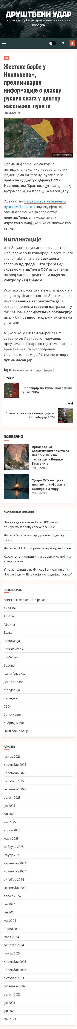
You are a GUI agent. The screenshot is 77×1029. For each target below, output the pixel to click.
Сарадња (10, 698)
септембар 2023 (15, 986)
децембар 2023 (15, 962)
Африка (9, 624)
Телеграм (72, 43)
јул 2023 (9, 1003)
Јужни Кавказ (13, 682)
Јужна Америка (15, 673)
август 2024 (12, 896)
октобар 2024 (14, 880)
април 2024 (12, 929)
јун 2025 (9, 814)
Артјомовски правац (22, 370)
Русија (38, 370)
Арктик (9, 616)
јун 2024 (9, 912)
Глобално (11, 657)
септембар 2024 (15, 888)
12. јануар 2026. (41, 468)
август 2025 (12, 797)
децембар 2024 (15, 863)
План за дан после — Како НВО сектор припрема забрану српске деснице (32, 524)
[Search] (63, 43)
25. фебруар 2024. (13, 113)
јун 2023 (9, 1011)
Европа (9, 665)
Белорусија (12, 641)
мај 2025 (10, 822)
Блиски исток (13, 649)
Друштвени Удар (39, 14)
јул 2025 (9, 806)
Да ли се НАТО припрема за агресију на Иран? (37, 548)
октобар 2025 (14, 781)
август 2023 (12, 994)
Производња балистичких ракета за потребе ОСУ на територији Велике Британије (50, 455)
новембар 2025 (15, 773)
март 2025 (11, 838)
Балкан (9, 632)
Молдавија (12, 690)
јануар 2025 (12, 855)
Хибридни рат (14, 723)
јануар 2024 (12, 953)
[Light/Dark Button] (52, 43)
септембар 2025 (15, 789)
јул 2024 (9, 904)
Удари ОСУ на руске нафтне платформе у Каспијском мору (48, 484)
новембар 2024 (15, 871)
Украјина (48, 370)
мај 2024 (10, 921)
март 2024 (11, 937)
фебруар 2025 (14, 847)
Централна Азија (16, 731)
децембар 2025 (15, 765)
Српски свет (12, 714)
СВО (6, 57)
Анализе (10, 608)
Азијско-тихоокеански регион (25, 600)
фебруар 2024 (14, 945)
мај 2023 (10, 1019)
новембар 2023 (15, 970)
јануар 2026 (12, 756)
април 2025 (12, 830)
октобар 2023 (14, 978)
